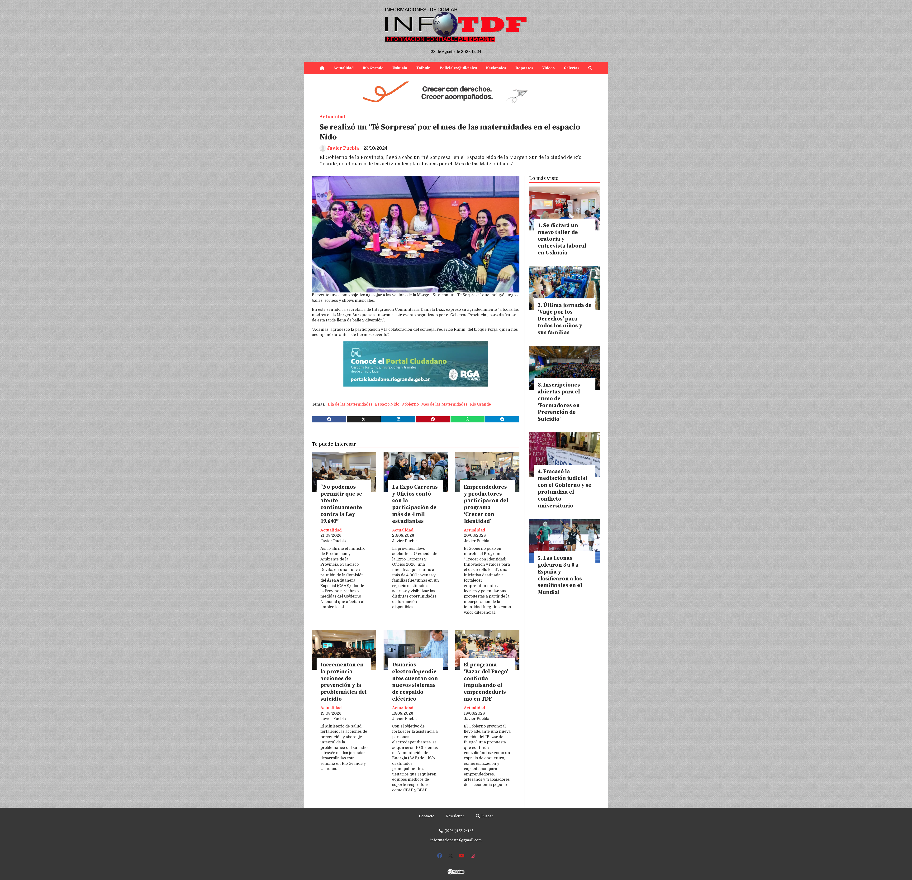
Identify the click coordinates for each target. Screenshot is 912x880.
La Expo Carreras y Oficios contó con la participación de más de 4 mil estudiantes (415, 504)
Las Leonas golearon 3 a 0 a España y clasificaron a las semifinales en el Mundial (560, 575)
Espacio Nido (387, 404)
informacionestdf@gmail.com (456, 840)
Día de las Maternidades (350, 404)
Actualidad (343, 68)
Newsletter (455, 816)
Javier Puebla (343, 148)
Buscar (486, 816)
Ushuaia (399, 68)
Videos (548, 68)
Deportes (524, 68)
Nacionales (496, 68)
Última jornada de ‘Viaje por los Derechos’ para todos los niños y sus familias (565, 319)
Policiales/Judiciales (458, 68)
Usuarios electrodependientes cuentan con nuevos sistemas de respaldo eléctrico (415, 682)
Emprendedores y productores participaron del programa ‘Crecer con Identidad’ (486, 504)
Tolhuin (423, 68)
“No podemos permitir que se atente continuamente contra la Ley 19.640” (341, 504)
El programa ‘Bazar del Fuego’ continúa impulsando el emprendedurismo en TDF (486, 682)
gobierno (410, 404)
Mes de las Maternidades (444, 404)
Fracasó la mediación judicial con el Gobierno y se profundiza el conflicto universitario (564, 488)
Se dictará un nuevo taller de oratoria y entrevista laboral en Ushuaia (562, 239)
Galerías (571, 68)
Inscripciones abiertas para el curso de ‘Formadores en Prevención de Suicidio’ (559, 402)
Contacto (426, 816)
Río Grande (373, 68)
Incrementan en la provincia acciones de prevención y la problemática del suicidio (343, 682)
